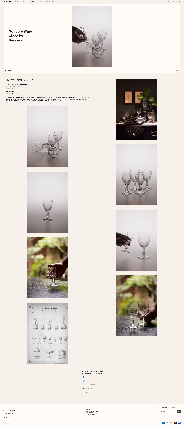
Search (168, 1)
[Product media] (92, 36)
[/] (7, 2)
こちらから (24, 84)
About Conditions (90, 414)
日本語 (6, 422)
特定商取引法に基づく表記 (92, 411)
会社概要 (88, 409)
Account (174, 1)
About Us (88, 408)
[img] (4, 417)
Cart (179, 1)
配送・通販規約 (89, 412)
